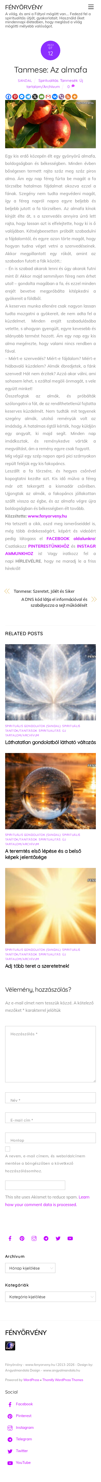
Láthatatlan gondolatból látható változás (50, 742)
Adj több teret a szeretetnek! (37, 966)
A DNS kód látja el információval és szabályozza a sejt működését (54, 602)
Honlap (17, 1140)
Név (16, 1100)
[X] (35, 96)
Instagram (24, 1427)
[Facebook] (8, 96)
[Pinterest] (15, 96)
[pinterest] (22, 1237)
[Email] (41, 96)
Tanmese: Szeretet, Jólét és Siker (44, 591)
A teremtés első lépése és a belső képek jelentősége (43, 854)
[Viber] (61, 96)
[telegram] (46, 1237)
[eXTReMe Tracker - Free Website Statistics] (10, 1349)
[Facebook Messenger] (22, 96)
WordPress (31, 1380)
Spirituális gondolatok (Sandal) (33, 726)
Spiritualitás (48, 80)
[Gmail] (48, 96)
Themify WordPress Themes (62, 1380)
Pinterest (23, 1415)
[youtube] (70, 1237)
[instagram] (34, 1237)
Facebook (24, 1404)
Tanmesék (69, 80)
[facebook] (10, 1237)
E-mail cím (22, 1120)
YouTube (23, 1462)
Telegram (23, 1439)
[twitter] (58, 1237)
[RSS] (68, 96)
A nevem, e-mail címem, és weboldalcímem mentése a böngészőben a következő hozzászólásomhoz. (45, 1163)
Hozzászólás (24, 1034)
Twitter (21, 1450)
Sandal (25, 80)
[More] (74, 96)
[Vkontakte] (55, 96)
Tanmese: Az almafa (50, 69)
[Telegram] (28, 96)
